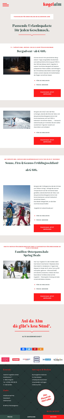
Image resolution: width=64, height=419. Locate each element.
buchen (53, 417)
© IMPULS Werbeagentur (10, 405)
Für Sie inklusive (36, 377)
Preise (9, 417)
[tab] (47, 81)
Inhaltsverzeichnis (8, 395)
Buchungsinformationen (39, 375)
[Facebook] (23, 349)
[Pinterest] (35, 349)
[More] (40, 349)
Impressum (6, 398)
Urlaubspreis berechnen (39, 380)
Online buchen (36, 385)
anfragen (31, 417)
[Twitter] (29, 349)
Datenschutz (7, 400)
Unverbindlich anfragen (39, 382)
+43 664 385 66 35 (11, 382)
